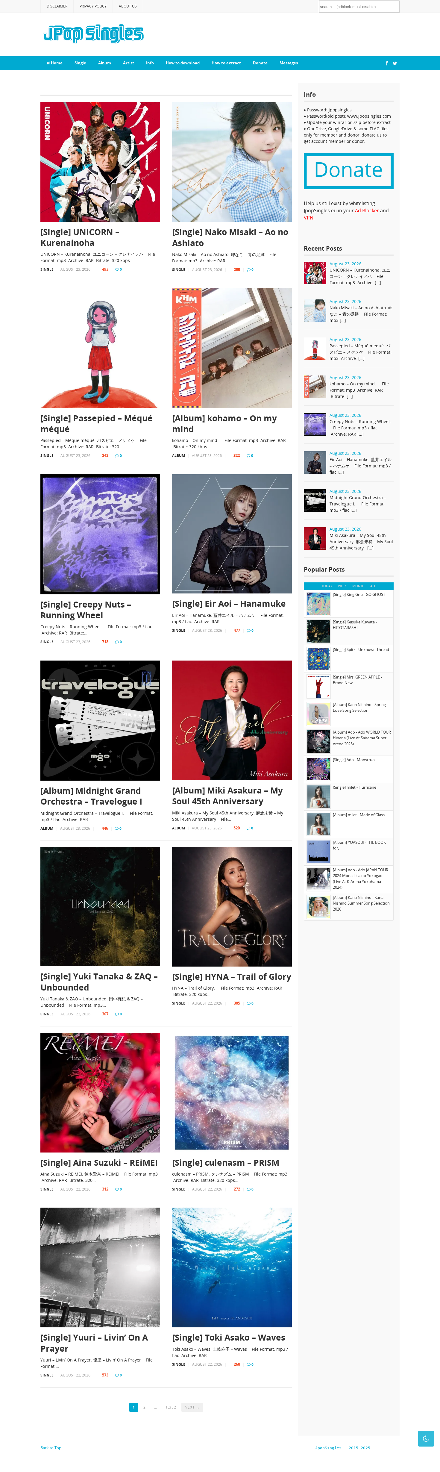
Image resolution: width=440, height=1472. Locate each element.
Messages (289, 63)
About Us (128, 6)
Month (358, 586)
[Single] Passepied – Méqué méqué (96, 423)
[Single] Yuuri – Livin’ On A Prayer (94, 1343)
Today (326, 586)
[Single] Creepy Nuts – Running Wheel (85, 610)
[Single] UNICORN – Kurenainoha (79, 237)
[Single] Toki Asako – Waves (228, 1337)
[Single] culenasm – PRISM (225, 1162)
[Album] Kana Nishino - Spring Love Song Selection (359, 707)
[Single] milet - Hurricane (354, 787)
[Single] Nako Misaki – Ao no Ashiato (230, 237)
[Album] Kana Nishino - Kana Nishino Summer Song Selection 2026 (361, 903)
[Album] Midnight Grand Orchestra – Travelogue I (91, 796)
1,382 (171, 1407)
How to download (183, 63)
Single (80, 63)
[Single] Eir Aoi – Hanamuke (229, 603)
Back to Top (50, 1447)
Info (150, 63)
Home (56, 63)
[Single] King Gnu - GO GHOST (359, 594)
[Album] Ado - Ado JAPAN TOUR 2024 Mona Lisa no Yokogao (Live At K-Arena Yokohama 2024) (360, 878)
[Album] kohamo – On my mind (224, 423)
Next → (192, 1407)
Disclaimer (57, 6)
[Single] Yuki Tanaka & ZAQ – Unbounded (99, 982)
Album (104, 63)
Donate (260, 63)
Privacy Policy (93, 6)
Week (342, 586)
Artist (128, 63)
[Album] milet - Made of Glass (359, 814)
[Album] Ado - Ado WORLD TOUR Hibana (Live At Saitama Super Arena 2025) (362, 737)
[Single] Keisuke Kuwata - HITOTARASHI (355, 625)
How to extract (226, 63)
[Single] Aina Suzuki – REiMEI (99, 1162)
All (373, 586)
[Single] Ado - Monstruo (354, 759)
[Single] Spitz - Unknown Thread (361, 649)
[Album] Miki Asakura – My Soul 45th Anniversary (227, 796)
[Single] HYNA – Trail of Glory (231, 976)
